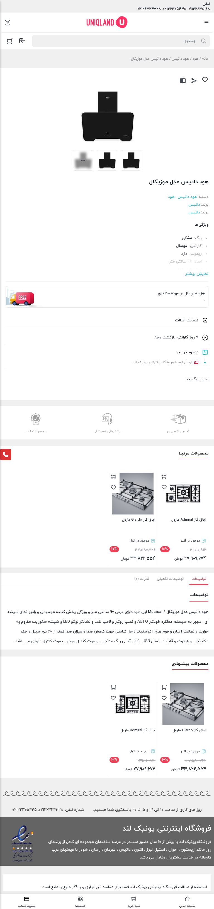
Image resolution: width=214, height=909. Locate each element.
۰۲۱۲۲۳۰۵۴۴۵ (24, 809)
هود (195, 58)
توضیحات (198, 578)
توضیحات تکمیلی (170, 578)
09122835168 (199, 8)
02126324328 (149, 8)
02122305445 (174, 8)
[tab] (198, 579)
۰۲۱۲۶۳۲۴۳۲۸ (51, 809)
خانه (205, 58)
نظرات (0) (141, 578)
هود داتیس (180, 58)
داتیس (194, 204)
